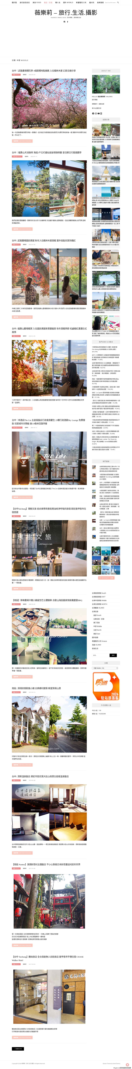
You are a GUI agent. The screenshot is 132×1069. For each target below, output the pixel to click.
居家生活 (95, 648)
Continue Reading (25, 141)
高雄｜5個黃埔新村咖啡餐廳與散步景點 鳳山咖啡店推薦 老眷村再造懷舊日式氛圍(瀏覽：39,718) (105, 381)
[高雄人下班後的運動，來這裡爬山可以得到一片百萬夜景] (115, 551)
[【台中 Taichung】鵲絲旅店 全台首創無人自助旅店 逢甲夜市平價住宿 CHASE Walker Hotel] (49, 996)
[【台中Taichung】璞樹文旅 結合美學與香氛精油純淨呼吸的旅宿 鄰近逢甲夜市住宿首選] (49, 548)
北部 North (97, 630)
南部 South (97, 615)
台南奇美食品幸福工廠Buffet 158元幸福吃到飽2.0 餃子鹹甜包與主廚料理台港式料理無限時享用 (110, 469)
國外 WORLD (68, 2)
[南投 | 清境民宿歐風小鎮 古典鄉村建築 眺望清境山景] (49, 724)
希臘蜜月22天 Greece (99, 641)
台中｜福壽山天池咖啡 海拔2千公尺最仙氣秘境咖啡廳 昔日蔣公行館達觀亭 (46, 152)
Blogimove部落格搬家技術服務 (122, 1068)
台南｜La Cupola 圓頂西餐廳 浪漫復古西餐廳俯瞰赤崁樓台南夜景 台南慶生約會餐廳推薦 (110, 522)
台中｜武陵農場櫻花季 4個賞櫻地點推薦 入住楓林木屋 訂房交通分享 (44, 71)
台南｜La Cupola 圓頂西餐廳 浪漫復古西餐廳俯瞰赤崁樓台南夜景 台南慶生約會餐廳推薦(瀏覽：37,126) (106, 395)
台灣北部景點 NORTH (99, 604)
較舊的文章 (19, 1049)
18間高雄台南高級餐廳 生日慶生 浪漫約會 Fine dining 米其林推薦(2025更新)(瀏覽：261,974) (104, 349)
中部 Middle (16, 74)
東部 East (96, 634)
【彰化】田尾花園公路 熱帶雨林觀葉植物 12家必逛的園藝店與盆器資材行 (109, 514)
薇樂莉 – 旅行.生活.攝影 (66, 13)
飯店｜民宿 (48, 2)
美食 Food (37, 2)
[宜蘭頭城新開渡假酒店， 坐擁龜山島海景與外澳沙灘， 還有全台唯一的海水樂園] (106, 551)
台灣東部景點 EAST (98, 597)
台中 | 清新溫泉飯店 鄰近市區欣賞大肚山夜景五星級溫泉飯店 (40, 776)
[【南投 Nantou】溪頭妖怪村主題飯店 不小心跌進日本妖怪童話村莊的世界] (49, 901)
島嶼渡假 (100, 2)
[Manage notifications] (127, 1064)
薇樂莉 (24, 74)
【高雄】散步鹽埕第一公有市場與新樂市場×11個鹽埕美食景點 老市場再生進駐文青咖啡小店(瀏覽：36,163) (106, 414)
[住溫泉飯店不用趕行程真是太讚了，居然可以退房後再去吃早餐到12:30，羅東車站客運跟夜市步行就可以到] (96, 560)
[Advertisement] (66, 42)
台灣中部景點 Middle (99, 600)
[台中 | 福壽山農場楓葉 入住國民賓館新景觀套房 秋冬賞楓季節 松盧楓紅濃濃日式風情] (49, 368)
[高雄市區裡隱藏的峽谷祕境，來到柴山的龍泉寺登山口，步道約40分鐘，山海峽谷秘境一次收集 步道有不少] (96, 570)
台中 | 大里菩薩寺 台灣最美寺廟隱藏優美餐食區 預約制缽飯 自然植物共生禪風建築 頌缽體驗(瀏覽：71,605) (106, 357)
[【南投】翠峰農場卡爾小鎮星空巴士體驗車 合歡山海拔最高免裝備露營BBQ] (49, 636)
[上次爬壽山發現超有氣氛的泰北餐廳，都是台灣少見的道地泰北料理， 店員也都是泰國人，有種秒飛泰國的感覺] (115, 560)
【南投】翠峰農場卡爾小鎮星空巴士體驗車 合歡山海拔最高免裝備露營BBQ (47, 600)
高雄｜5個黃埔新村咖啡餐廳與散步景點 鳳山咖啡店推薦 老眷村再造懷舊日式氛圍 (109, 498)
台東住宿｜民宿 (98, 619)
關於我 (14, 2)
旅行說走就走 (25, 2)
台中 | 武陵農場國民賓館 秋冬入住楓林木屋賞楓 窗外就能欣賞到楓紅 (44, 240)
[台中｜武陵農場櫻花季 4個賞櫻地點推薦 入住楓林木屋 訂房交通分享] (49, 103)
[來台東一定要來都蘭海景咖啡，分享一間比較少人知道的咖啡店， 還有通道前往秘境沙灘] (106, 570)
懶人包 (57, 2)
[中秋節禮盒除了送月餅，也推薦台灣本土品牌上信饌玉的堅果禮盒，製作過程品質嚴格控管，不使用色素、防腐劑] (106, 560)
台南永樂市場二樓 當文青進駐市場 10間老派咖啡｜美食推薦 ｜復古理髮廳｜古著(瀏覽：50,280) (106, 373)
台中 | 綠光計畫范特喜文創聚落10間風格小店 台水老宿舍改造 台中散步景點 (109, 530)
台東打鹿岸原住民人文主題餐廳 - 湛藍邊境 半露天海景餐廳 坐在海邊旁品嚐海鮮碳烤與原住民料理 (109, 538)
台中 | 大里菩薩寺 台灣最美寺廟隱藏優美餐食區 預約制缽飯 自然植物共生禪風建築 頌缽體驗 (109, 485)
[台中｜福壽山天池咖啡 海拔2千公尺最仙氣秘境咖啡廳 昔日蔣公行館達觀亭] (49, 188)
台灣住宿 (95, 611)
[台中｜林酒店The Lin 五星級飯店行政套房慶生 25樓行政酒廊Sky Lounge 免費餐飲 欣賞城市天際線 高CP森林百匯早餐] (49, 458)
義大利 (91, 2)
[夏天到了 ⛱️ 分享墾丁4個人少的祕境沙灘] (115, 570)
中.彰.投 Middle (17, 156)
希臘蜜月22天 (81, 2)
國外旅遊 (95, 637)
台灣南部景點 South (99, 593)
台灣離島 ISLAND (98, 608)
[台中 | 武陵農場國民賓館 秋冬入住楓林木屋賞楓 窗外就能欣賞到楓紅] (49, 276)
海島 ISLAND (96, 645)
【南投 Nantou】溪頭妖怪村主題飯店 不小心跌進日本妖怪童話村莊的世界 (46, 864)
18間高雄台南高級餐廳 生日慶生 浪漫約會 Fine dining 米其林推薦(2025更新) (109, 477)
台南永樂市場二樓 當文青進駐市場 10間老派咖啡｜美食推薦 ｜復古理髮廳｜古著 (109, 506)
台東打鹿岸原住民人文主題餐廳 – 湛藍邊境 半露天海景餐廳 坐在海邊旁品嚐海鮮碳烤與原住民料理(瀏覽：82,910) (106, 365)
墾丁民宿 (96, 623)
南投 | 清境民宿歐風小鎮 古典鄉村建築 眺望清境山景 (36, 688)
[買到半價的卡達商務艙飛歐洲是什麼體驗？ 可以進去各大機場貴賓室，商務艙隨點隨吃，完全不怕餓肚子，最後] (96, 551)
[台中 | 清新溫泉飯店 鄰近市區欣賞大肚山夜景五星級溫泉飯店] (49, 812)
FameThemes (116, 1063)
